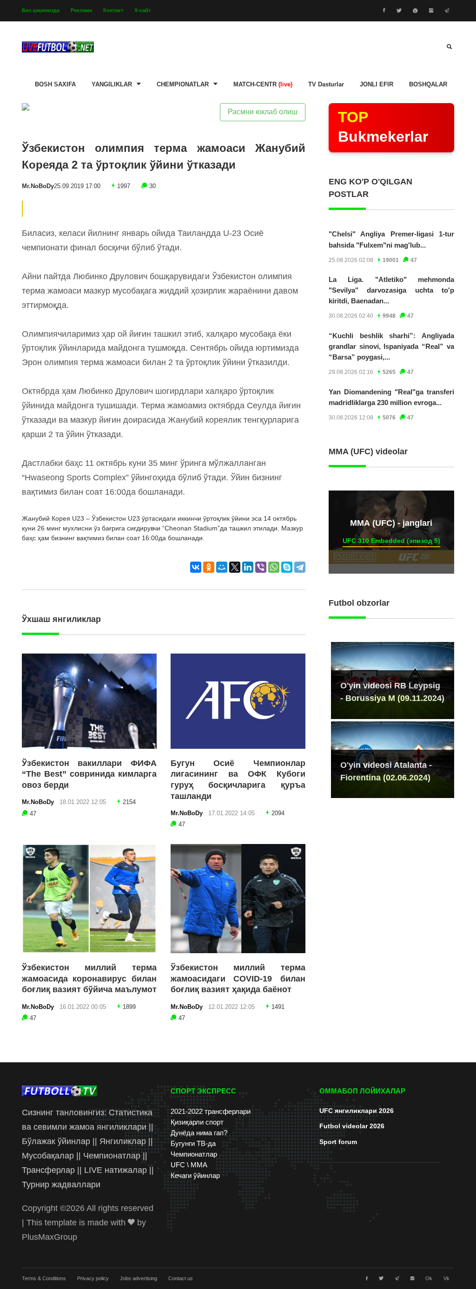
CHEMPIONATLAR (183, 84)
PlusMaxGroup (49, 1237)
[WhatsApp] (273, 567)
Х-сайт (142, 10)
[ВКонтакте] (195, 567)
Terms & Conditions (44, 1278)
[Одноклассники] (208, 567)
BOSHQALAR (428, 84)
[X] (234, 567)
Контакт (113, 10)
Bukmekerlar (383, 127)
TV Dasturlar (326, 84)
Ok (428, 1278)
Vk (446, 1278)
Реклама (81, 10)
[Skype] (286, 567)
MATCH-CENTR (262, 84)
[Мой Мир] (221, 567)
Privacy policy (93, 1278)
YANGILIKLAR (112, 84)
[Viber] (260, 567)
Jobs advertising (138, 1278)
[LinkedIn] (247, 567)
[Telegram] (299, 567)
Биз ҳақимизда (41, 10)
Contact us (180, 1278)
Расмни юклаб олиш (263, 112)
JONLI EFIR (376, 84)
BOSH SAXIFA (55, 84)
